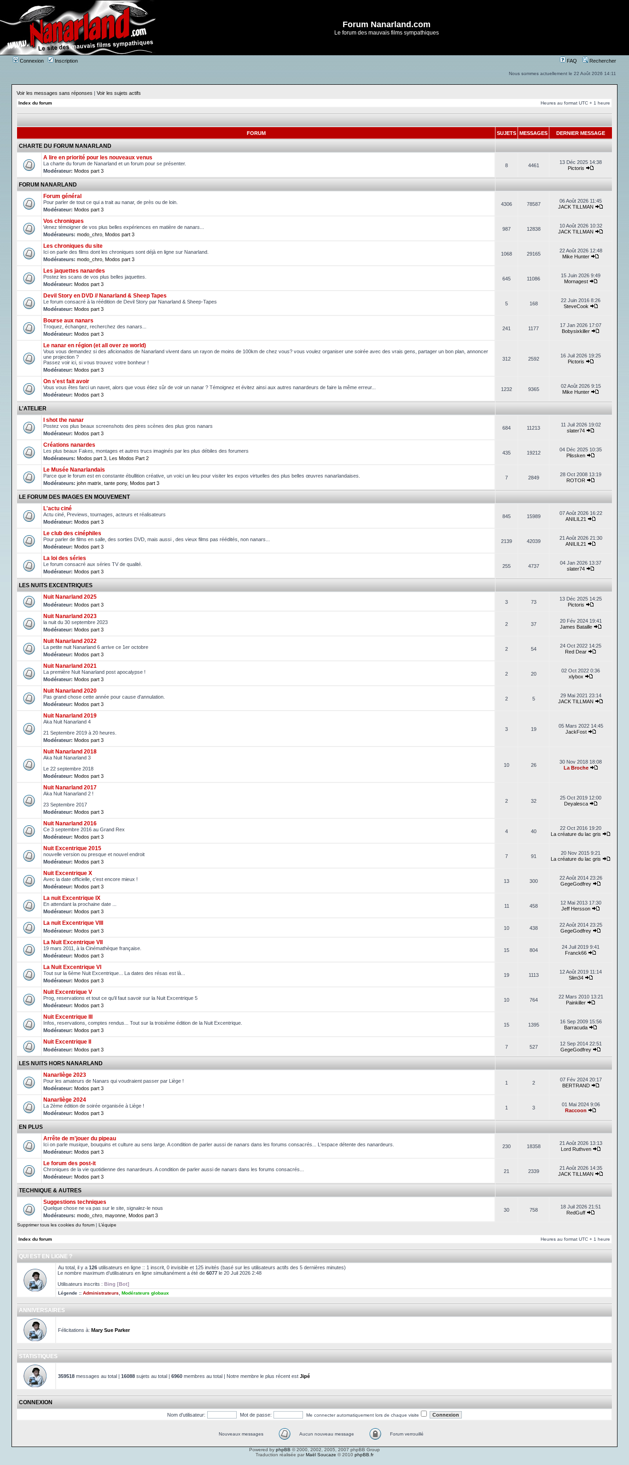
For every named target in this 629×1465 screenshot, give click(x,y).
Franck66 (576, 953)
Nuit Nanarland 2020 (70, 691)
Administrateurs (101, 1293)
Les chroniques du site (73, 246)
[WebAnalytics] (314, 1462)
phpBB (283, 1449)
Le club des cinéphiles (72, 533)
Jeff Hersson (575, 908)
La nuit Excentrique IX (71, 898)
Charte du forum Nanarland (65, 146)
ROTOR (575, 480)
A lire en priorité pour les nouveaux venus (97, 157)
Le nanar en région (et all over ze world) (94, 345)
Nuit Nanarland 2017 (70, 787)
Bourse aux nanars (68, 320)
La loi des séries (64, 558)
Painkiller (576, 1002)
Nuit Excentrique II (67, 1042)
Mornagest (576, 281)
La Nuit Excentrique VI (72, 967)
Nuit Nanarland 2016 (70, 823)
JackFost (576, 732)
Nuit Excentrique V (67, 992)
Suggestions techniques (74, 1202)
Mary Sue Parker (110, 1330)
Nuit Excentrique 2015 (72, 848)
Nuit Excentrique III (68, 1017)
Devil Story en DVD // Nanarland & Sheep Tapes (105, 295)
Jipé (305, 1376)
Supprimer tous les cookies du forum (55, 1224)
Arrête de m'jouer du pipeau (79, 1138)
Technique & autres (50, 1190)
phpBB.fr (364, 1454)
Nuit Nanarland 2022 (70, 641)
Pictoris (576, 168)
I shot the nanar (63, 420)
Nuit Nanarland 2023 (70, 616)
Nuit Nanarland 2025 (70, 597)
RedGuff (575, 1212)
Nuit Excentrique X (67, 873)
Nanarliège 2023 (64, 1075)
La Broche (576, 767)
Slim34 (576, 978)
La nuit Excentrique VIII (73, 923)
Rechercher (602, 61)
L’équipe (107, 1224)
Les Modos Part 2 (129, 458)
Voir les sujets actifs (119, 93)
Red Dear (576, 651)
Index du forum (35, 102)
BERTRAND (576, 1085)
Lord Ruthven (576, 1149)
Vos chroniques (63, 221)
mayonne (115, 1215)
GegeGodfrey (575, 884)
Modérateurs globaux (145, 1293)
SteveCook (576, 306)
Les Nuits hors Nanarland (61, 1063)
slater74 (576, 430)
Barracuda (576, 1027)
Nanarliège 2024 (64, 1100)
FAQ (571, 61)
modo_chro (89, 234)
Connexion (31, 61)
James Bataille (576, 627)
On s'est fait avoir (66, 381)
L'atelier (33, 408)
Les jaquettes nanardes (74, 271)
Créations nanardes (69, 445)
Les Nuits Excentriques (56, 585)
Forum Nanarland (48, 184)
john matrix (89, 483)
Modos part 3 (89, 171)
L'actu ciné (57, 508)
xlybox (576, 676)
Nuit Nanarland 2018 (70, 751)
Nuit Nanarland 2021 (70, 666)
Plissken (575, 455)
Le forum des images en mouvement (74, 497)
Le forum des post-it (69, 1163)
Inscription (65, 61)
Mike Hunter (575, 256)
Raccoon (576, 1110)
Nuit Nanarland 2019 (70, 715)
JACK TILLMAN (576, 207)
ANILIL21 (575, 519)
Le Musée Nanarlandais (74, 470)
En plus (31, 1127)
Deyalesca (576, 803)
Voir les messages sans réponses (55, 93)
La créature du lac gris (576, 834)
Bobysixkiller (576, 331)
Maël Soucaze (321, 1454)
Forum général (62, 196)
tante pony (115, 483)
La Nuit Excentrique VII (73, 942)
